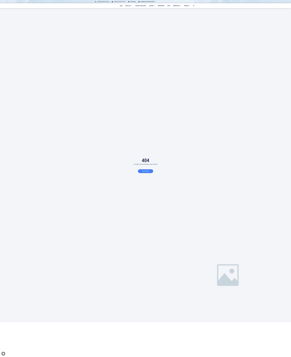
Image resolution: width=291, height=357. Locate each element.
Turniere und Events (140, 5)
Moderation (176, 5)
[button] (193, 5)
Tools (168, 5)
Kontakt (186, 5)
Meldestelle (161, 5)
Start (121, 5)
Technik (151, 5)
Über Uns (128, 5)
